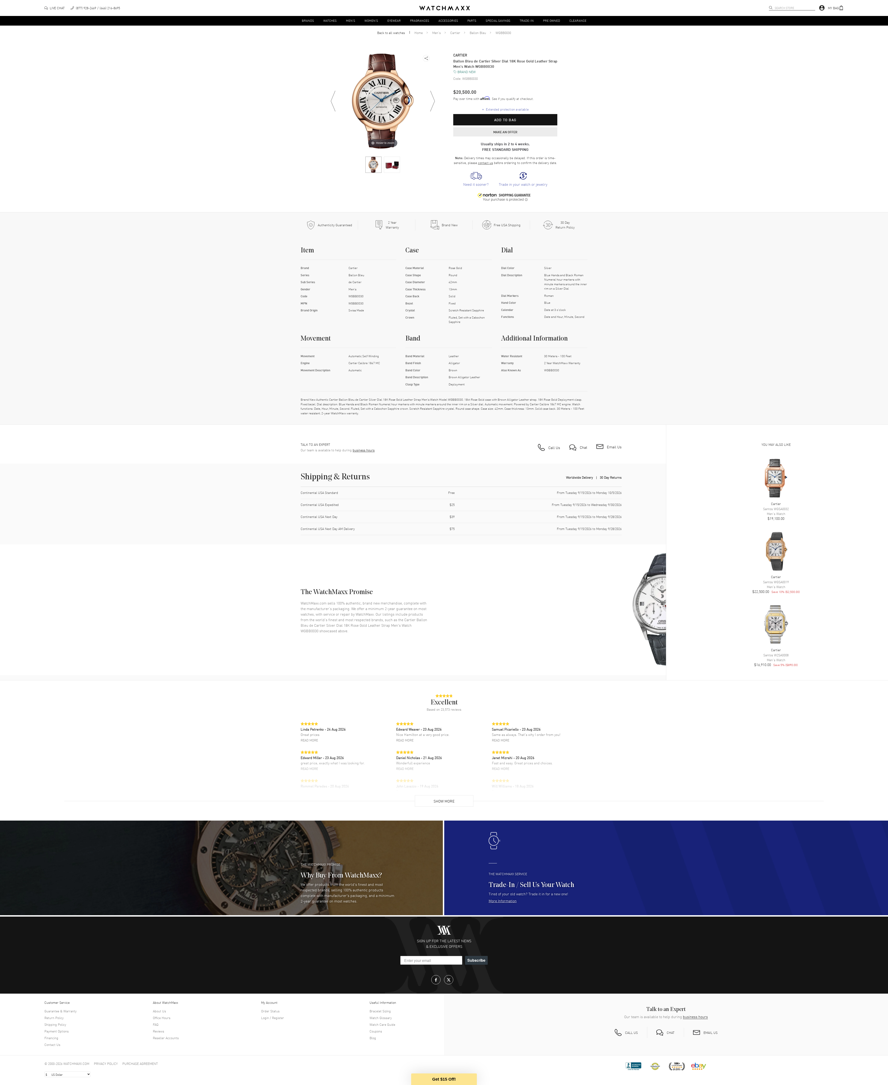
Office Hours (161, 1017)
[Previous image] (333, 101)
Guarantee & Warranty (60, 1011)
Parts (471, 20)
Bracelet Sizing (380, 1011)
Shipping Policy (55, 1024)
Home (418, 32)
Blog (373, 1037)
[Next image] (432, 101)
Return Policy (54, 1017)
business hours (364, 450)
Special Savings (498, 20)
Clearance (577, 20)
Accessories (448, 20)
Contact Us (52, 1044)
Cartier (455, 32)
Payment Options (56, 1031)
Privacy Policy (106, 1063)
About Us (159, 1011)
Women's (371, 20)
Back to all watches (391, 32)
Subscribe (476, 960)
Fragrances (419, 20)
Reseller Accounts (166, 1037)
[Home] (444, 8)
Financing (51, 1037)
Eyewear (394, 20)
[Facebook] (436, 979)
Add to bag (505, 120)
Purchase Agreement (140, 1063)
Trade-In (527, 20)
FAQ (155, 1024)
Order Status (270, 1011)
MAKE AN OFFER (505, 132)
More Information (503, 900)
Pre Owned (551, 20)
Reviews (158, 1031)
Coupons (376, 1031)
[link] (476, 179)
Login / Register (272, 1017)
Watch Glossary (381, 1017)
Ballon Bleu (478, 32)
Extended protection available (505, 109)
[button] (836, 8)
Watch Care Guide (382, 1024)
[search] (771, 7)
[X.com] (448, 979)
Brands (308, 20)
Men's (350, 20)
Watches (330, 20)
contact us (485, 162)
